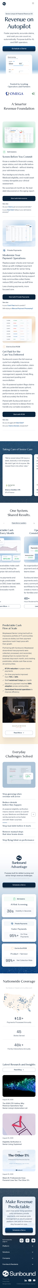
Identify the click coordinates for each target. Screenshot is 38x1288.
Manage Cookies (7, 1283)
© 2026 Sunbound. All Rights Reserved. (26, 1283)
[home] (4, 3)
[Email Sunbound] (34, 1280)
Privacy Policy (6, 1281)
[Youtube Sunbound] (29, 1280)
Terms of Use (6, 1279)
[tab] (19, 795)
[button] (33, 4)
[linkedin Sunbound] (26, 1280)
